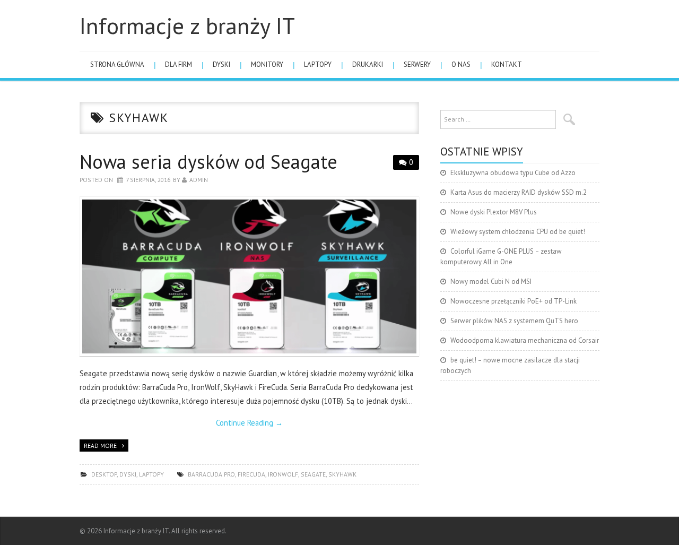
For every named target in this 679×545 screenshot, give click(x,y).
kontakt (506, 64)
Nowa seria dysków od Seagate (208, 161)
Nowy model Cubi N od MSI (491, 281)
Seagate (313, 474)
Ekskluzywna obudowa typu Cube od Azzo (513, 172)
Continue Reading (249, 423)
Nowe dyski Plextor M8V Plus (493, 212)
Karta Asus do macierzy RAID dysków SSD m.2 (518, 192)
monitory (267, 64)
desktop (104, 474)
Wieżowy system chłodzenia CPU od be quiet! (517, 231)
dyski (221, 64)
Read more (100, 445)
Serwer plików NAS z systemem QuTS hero (514, 320)
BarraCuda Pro (211, 474)
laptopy (318, 64)
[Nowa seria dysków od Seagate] (249, 277)
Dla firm (178, 64)
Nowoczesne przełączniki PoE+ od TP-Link (513, 301)
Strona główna (117, 64)
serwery (417, 64)
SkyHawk (342, 474)
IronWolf (283, 474)
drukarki (367, 64)
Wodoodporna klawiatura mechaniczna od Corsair (524, 340)
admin (198, 180)
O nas (461, 64)
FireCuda (251, 474)
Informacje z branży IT (187, 25)
